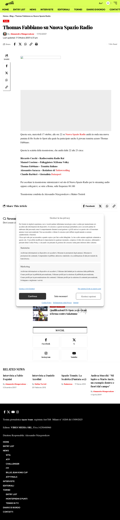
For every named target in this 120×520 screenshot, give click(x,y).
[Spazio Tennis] (10, 3)
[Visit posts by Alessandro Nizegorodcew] (5, 34)
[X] (74, 341)
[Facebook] (46, 341)
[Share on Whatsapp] (25, 44)
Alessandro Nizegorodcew (22, 34)
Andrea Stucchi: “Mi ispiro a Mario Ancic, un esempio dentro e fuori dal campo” (102, 381)
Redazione (68, 384)
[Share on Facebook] (14, 44)
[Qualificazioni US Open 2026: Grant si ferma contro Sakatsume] (40, 313)
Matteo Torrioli (40, 384)
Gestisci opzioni (88, 296)
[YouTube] (13, 411)
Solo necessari (61, 296)
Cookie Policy (47, 302)
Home (5, 16)
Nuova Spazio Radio (75, 134)
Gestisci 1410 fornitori (27, 288)
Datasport (56, 174)
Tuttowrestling (62, 170)
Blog (11, 16)
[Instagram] (46, 355)
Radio (6, 21)
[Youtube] (74, 355)
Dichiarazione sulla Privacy (62, 302)
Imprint (75, 302)
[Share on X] (20, 44)
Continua (32, 296)
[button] (95, 3)
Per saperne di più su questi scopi (89, 288)
